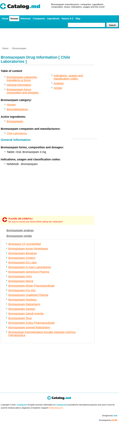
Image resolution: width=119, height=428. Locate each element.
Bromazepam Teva (20, 318)
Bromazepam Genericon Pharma (28, 271)
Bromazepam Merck (20, 281)
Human (14, 18)
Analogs (59, 83)
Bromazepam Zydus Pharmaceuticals (31, 322)
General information (19, 84)
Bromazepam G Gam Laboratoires (29, 267)
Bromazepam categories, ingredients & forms (22, 79)
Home (5, 18)
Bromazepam (15, 121)
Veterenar (25, 18)
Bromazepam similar (19, 236)
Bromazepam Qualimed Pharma (28, 295)
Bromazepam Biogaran (22, 253)
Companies (39, 18)
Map (78, 18)
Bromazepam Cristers (21, 257)
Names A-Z (67, 18)
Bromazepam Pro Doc (22, 290)
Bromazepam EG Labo (22, 262)
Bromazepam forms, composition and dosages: (23, 91)
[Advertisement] (59, 36)
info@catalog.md (55, 408)
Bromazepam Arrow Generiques (28, 248)
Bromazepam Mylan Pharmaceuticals (31, 285)
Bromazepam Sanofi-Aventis (26, 313)
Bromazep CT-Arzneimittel (24, 244)
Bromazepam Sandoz (21, 308)
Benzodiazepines (17, 109)
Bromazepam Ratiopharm (24, 304)
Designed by (109, 416)
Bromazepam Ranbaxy (22, 299)
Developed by (108, 420)
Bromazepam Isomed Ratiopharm (29, 327)
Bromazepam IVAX (20, 276)
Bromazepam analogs (20, 230)
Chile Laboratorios (17, 133)
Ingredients (53, 18)
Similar (58, 88)
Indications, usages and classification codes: (68, 77)
